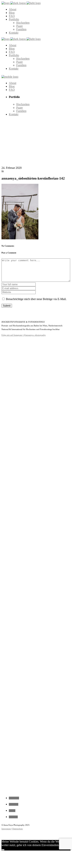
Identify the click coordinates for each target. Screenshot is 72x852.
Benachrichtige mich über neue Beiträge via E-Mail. (36, 299)
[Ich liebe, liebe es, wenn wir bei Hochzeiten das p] (64, 364)
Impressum (6, 829)
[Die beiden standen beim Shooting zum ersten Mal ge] (22, 461)
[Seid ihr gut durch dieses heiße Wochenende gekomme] (36, 565)
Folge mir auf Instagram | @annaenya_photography (23, 335)
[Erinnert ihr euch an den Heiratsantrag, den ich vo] (7, 494)
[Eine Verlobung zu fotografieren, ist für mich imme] (50, 436)
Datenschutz (17, 829)
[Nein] (2, 849)
